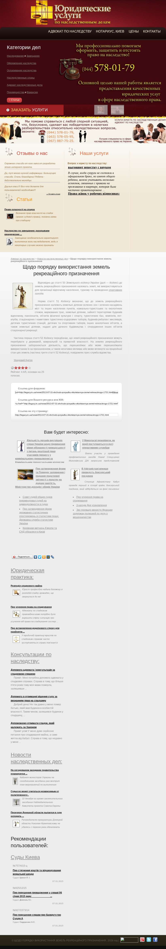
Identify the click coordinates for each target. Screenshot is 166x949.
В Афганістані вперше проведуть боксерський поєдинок (96, 472)
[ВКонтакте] (35, 557)
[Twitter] (40, 557)
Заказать (29, 110)
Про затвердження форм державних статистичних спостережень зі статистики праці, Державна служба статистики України (39, 516)
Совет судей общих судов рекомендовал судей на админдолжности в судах (35, 501)
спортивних (115, 290)
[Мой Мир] (48, 557)
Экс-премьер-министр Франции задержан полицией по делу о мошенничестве (93, 514)
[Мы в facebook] (155, 940)
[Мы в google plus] (142, 940)
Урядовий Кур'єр (23, 360)
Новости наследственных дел (52, 258)
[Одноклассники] (44, 557)
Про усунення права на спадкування (31, 607)
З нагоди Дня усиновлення (91, 505)
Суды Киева (25, 857)
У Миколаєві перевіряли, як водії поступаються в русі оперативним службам (98, 444)
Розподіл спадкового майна (26, 585)
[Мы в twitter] (148, 940)
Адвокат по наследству (23, 258)
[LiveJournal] (52, 557)
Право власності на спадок (19, 209)
